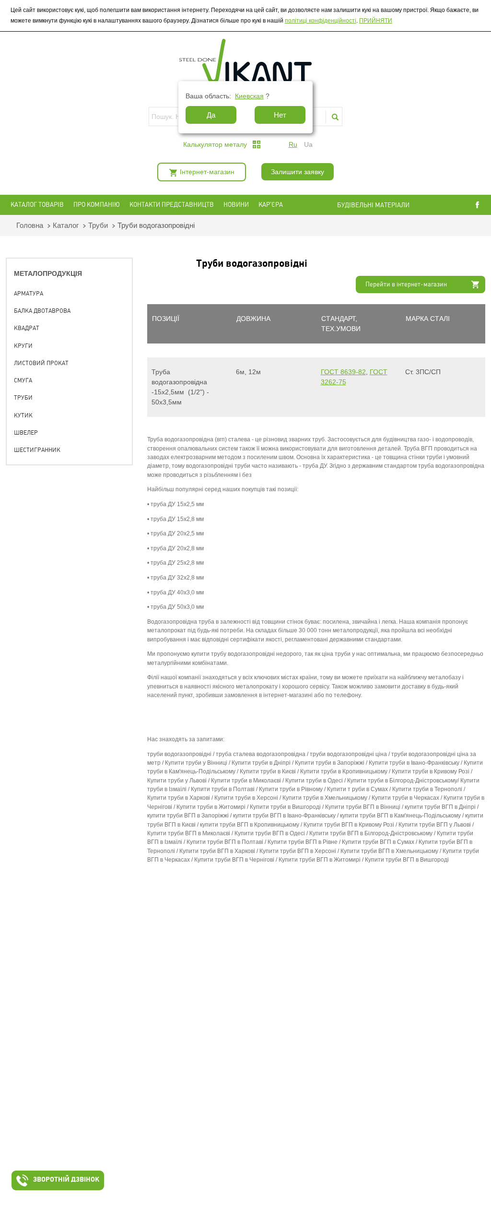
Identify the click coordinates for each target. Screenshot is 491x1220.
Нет (280, 115)
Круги (23, 346)
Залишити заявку (297, 172)
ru (293, 144)
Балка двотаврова (42, 311)
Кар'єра (270, 204)
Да (211, 115)
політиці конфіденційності (320, 20)
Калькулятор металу (215, 144)
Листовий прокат (41, 363)
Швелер (26, 433)
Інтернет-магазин (207, 172)
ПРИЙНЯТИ (375, 20)
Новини (236, 204)
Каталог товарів (37, 204)
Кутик (23, 415)
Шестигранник (37, 450)
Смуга (23, 380)
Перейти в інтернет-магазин (406, 284)
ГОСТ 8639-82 (343, 372)
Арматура (28, 293)
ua (308, 144)
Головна (29, 225)
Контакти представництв (171, 204)
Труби (98, 225)
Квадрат (26, 328)
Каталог (66, 225)
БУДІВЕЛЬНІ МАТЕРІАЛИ (382, 205)
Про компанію (96, 204)
